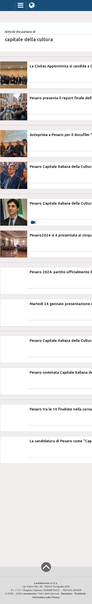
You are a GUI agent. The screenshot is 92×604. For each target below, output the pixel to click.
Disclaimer (66, 593)
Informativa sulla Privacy (46, 597)
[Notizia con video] (33, 223)
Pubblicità (80, 593)
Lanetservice (29, 593)
